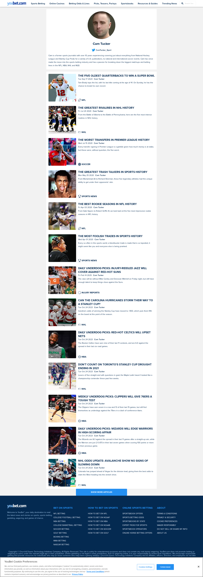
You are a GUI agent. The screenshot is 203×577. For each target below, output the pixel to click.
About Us (162, 532)
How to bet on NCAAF (99, 517)
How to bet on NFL (97, 513)
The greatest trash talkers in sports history (112, 172)
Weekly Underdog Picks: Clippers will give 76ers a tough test (115, 398)
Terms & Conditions (167, 513)
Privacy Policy (77, 574)
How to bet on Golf (98, 532)
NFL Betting (59, 513)
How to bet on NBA (98, 521)
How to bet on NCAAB (99, 525)
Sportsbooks (127, 3)
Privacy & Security (166, 517)
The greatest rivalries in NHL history (106, 108)
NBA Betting (59, 521)
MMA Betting (59, 540)
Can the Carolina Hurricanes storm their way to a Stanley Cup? (115, 302)
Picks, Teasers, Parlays (105, 3)
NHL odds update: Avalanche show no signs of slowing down (113, 462)
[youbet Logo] (17, 3)
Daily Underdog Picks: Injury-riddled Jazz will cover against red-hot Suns (112, 270)
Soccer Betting (61, 529)
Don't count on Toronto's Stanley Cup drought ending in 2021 (115, 366)
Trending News (169, 3)
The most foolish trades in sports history (110, 236)
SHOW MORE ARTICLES (101, 492)
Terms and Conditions (95, 571)
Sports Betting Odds (133, 517)
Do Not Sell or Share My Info (172, 529)
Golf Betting (60, 532)
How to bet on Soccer (99, 529)
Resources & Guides (148, 3)
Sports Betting (38, 3)
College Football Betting (66, 517)
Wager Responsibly (166, 525)
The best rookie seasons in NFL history (107, 204)
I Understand (165, 567)
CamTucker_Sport (103, 50)
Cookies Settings (145, 567)
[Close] (199, 567)
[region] (101, 567)
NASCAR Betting (61, 544)
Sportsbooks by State (133, 521)
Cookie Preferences (167, 521)
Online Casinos (56, 3)
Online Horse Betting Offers (137, 532)
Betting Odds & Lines (79, 3)
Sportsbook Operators (134, 529)
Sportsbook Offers (132, 513)
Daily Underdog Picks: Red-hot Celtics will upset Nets (114, 334)
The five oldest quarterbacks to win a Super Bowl (116, 76)
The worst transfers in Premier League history (114, 140)
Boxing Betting (61, 536)
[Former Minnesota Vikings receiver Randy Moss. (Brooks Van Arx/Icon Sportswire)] (62, 216)
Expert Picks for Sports (134, 525)
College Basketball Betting (67, 525)
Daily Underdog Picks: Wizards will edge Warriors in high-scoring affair (115, 430)
